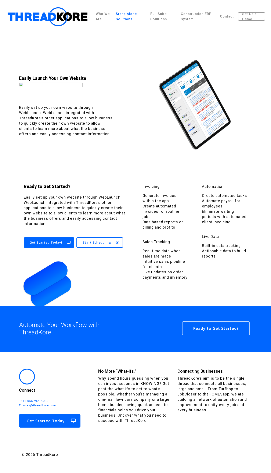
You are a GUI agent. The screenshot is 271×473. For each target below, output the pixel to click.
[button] (49, 242)
